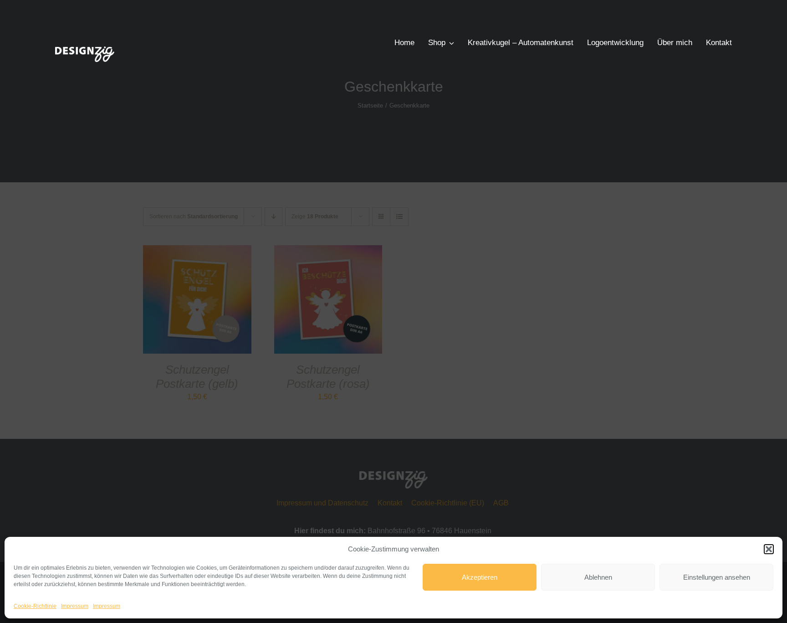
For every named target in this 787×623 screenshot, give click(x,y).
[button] (768, 549)
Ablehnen (598, 577)
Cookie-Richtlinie (35, 606)
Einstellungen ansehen (716, 577)
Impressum (74, 606)
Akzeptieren (479, 577)
